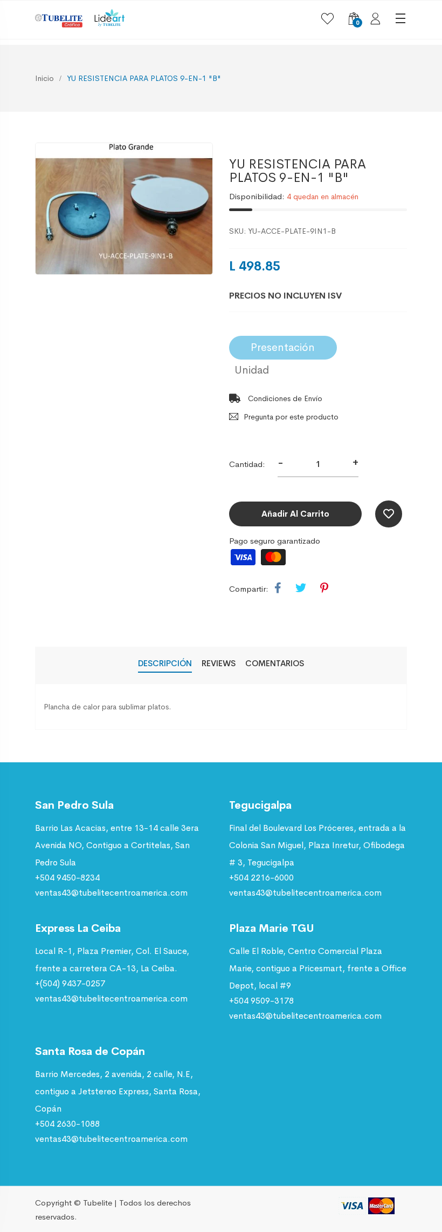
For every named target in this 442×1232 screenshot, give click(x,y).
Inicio (44, 78)
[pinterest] (324, 588)
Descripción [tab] (165, 663)
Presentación (283, 347)
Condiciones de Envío (284, 398)
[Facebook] (277, 588)
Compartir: (248, 589)
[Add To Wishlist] (388, 513)
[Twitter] (300, 588)
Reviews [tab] (219, 663)
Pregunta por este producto (291, 417)
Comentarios (274, 663)
